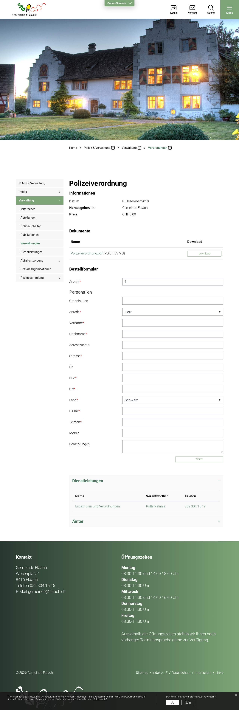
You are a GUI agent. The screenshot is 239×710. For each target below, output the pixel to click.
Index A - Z (160, 673)
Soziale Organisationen (36, 269)
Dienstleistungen (32, 252)
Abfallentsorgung (32, 260)
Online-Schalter (31, 226)
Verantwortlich (157, 496)
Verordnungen (30, 245)
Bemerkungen (79, 444)
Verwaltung (26, 200)
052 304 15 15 (42, 585)
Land (73, 400)
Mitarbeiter (28, 209)
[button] (229, 9)
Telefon (75, 422)
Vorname (76, 323)
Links (219, 673)
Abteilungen (28, 217)
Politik (23, 192)
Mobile (74, 433)
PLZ (73, 378)
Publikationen (30, 235)
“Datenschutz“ (100, 699)
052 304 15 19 (195, 506)
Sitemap (142, 673)
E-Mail (74, 411)
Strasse (75, 356)
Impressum (203, 673)
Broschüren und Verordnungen (97, 506)
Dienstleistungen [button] (87, 480)
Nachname (78, 334)
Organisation (78, 301)
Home (73, 148)
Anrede (75, 312)
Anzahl (75, 282)
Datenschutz (181, 673)
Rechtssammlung (32, 277)
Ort (72, 389)
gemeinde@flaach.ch (47, 591)
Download (194, 242)
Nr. (71, 367)
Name (75, 242)
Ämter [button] (77, 521)
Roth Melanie (155, 506)
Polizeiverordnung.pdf (87, 253)
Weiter (199, 459)
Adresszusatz (79, 345)
